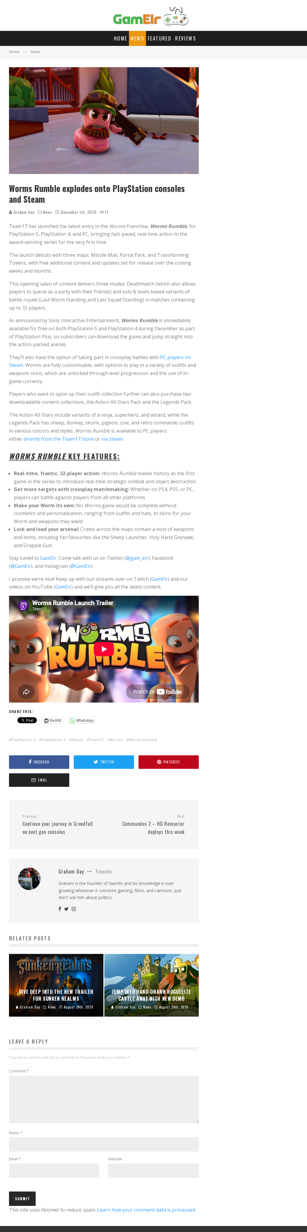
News (137, 38)
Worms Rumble (143, 739)
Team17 (96, 739)
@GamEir (20, 566)
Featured (159, 38)
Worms (116, 739)
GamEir (159, 579)
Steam (77, 739)
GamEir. (48, 558)
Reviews (185, 38)
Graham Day (23, 212)
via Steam (112, 439)
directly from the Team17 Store (59, 439)
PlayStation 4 (23, 739)
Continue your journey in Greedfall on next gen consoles (57, 824)
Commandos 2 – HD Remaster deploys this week (153, 824)
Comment (19, 1071)
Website (115, 1159)
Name (15, 1132)
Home (120, 38)
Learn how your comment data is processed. (146, 1210)
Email (15, 1159)
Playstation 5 (54, 739)
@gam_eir (137, 558)
